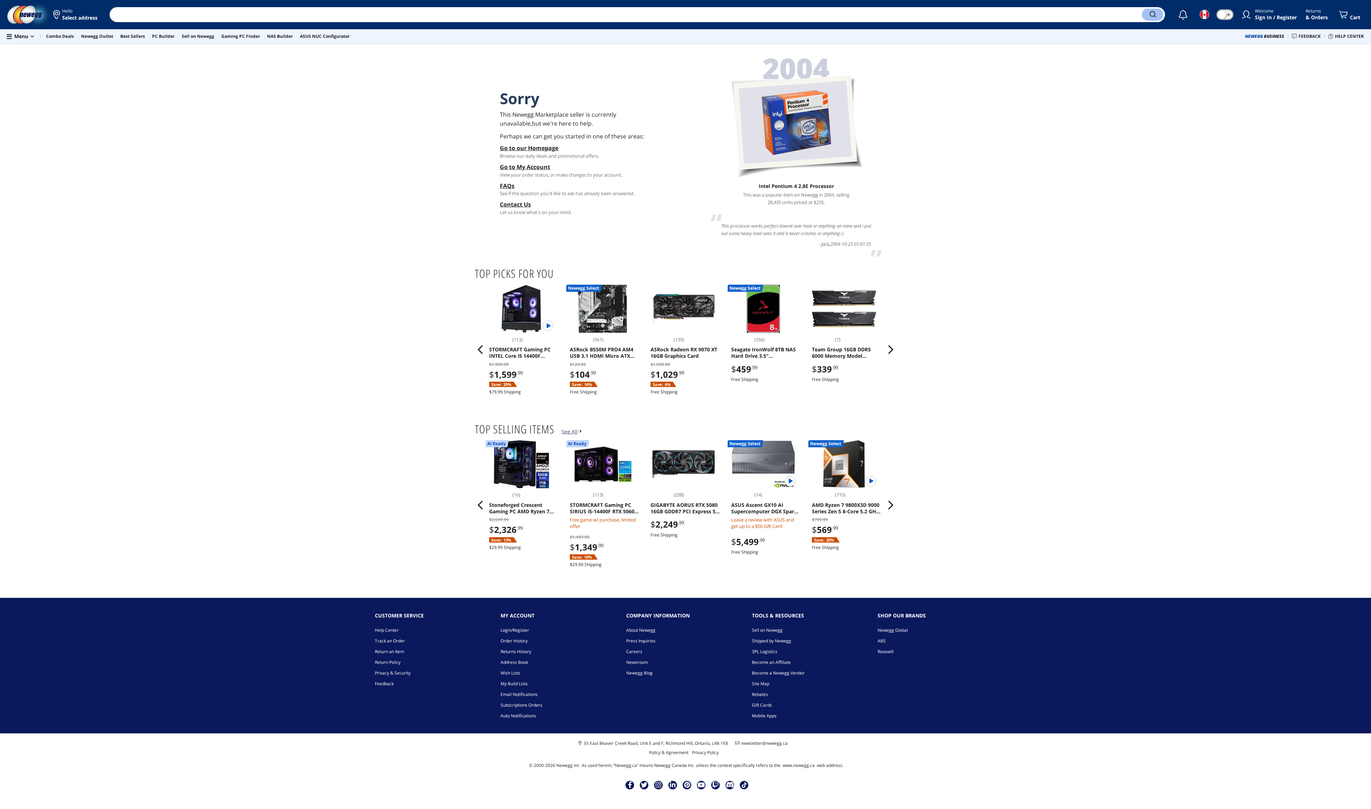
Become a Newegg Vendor (778, 673)
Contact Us (515, 204)
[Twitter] (644, 785)
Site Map (760, 684)
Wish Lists (510, 673)
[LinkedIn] (673, 785)
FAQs (507, 186)
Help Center (387, 630)
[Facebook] (630, 785)
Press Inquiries (641, 641)
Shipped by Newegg (771, 641)
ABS (882, 641)
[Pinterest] (687, 785)
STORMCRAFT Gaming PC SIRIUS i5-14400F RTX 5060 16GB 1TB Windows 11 (602, 508)
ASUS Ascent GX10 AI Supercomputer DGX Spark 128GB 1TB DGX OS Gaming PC (764, 508)
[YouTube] (701, 785)
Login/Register (515, 630)
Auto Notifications (518, 716)
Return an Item (389, 651)
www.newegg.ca (799, 765)
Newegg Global (893, 630)
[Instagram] (658, 785)
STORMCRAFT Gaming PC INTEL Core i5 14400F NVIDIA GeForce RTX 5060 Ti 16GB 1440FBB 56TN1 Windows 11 (523, 352)
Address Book (514, 662)
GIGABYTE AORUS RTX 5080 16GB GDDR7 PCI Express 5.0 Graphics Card (685, 508)
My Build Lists (514, 684)
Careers (634, 651)
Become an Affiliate (771, 662)
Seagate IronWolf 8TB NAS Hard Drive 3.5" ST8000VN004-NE (763, 352)
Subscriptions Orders (521, 705)
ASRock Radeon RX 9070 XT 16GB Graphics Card (684, 352)
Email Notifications (519, 694)
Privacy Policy (705, 752)
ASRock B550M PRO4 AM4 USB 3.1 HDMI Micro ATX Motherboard (601, 352)
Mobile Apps (764, 716)
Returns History (516, 651)
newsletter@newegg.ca (764, 743)
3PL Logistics (764, 651)
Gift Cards (762, 705)
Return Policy (388, 662)
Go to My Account (525, 167)
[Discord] (730, 785)
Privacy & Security (393, 673)
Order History (514, 641)
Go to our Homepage (529, 148)
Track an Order (390, 641)
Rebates (760, 694)
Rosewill (886, 651)
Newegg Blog (639, 673)
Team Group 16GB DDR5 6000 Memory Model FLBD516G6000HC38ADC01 (844, 352)
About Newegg (641, 630)
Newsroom (637, 662)
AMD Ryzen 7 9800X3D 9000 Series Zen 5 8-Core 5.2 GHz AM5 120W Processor (845, 508)
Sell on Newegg (767, 630)
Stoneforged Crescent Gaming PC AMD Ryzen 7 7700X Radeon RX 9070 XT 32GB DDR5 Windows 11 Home (520, 508)
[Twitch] (715, 785)
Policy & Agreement (668, 752)
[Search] (1152, 15)
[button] (76, 14)
